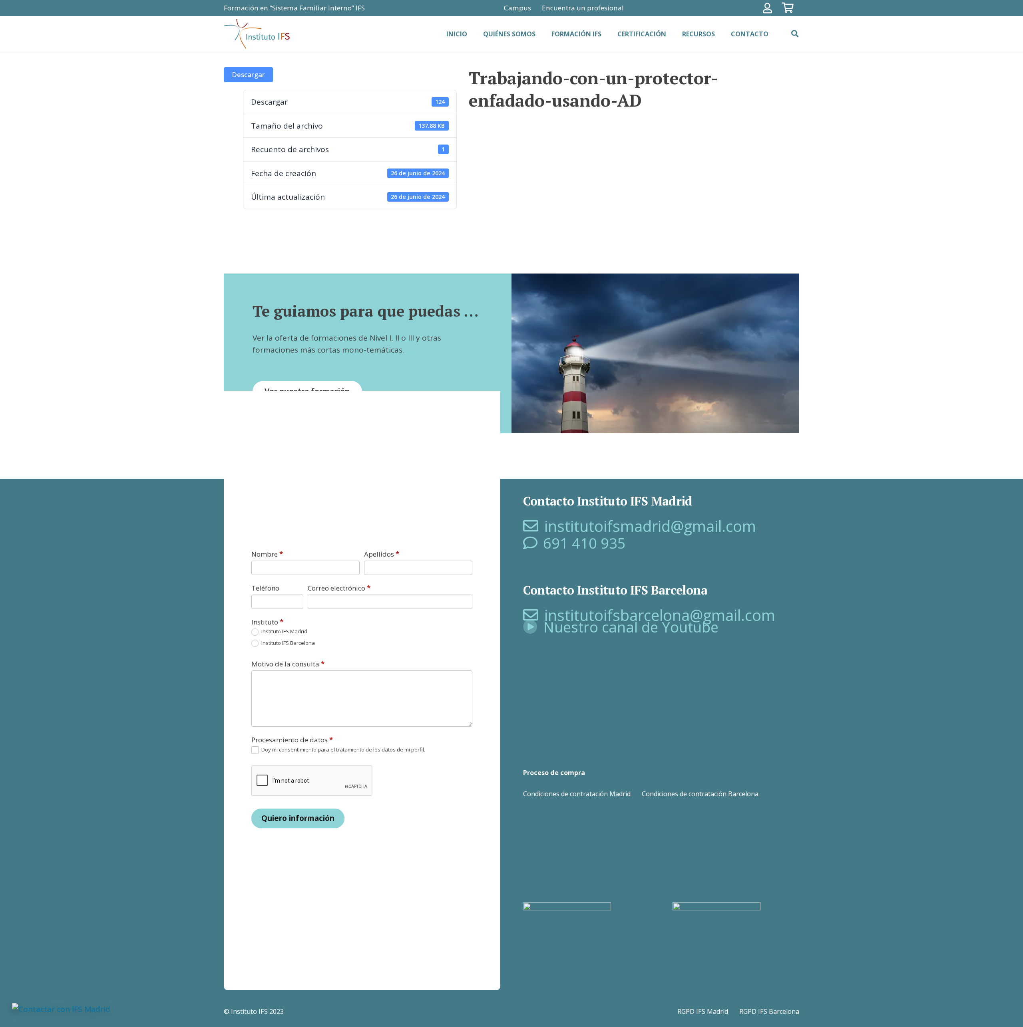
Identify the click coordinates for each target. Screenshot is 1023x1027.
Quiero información (297, 818)
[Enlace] (769, 8)
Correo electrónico (339, 588)
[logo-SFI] (258, 34)
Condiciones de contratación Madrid (577, 793)
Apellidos (381, 554)
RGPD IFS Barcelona (769, 1011)
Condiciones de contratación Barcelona (700, 793)
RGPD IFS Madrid (702, 1011)
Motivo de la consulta (287, 663)
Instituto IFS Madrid (283, 631)
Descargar (248, 74)
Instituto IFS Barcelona (287, 643)
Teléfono (265, 588)
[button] (795, 33)
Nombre (267, 554)
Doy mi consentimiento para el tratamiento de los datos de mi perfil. (342, 749)
